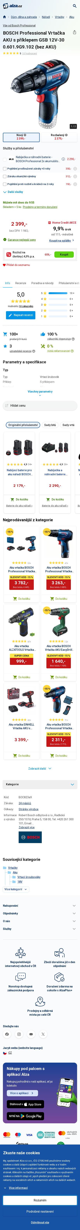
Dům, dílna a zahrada (24, 17)
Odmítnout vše (40, 1222)
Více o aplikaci (19, 1093)
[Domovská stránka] (4, 17)
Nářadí (46, 17)
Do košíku (24, 598)
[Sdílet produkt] (74, 32)
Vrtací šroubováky (28, 877)
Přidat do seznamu (18, 265)
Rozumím (40, 1200)
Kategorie (12, 784)
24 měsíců (25, 803)
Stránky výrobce (28, 809)
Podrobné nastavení (40, 1211)
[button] (40, 906)
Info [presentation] (7, 283)
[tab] (7, 283)
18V (19, 881)
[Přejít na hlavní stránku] (12, 6)
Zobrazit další (37, 768)
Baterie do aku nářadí (19, 505)
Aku (71, 17)
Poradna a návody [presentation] (42, 283)
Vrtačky (59, 17)
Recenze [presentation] (20, 283)
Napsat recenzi (23, 315)
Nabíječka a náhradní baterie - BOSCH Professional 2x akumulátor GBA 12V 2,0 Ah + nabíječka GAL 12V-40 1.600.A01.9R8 (37, 159)
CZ (10, 1052)
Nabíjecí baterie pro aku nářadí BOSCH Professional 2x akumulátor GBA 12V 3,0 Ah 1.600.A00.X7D (19, 472)
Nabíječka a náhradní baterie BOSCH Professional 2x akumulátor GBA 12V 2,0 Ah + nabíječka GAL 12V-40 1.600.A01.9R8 (55, 472)
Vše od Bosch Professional (19, 25)
